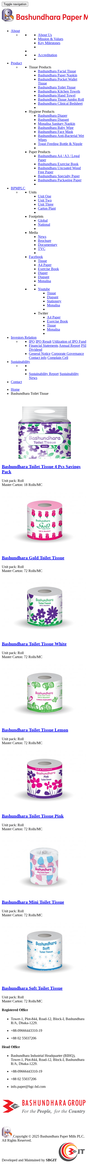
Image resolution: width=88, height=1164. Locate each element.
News (42, 236)
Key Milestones (49, 43)
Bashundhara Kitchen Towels (59, 91)
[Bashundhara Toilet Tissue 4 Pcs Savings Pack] (44, 457)
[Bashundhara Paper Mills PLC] (7, 1136)
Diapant (43, 277)
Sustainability (20, 362)
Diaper (43, 273)
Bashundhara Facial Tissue (57, 71)
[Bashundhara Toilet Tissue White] (44, 635)
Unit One (44, 196)
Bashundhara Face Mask (55, 132)
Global (43, 220)
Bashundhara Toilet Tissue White (34, 643)
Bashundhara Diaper (52, 115)
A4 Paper (44, 265)
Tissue (42, 261)
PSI (83, 345)
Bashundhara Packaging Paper (59, 180)
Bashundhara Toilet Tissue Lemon (35, 729)
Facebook (36, 257)
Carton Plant (47, 208)
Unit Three (45, 204)
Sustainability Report (44, 374)
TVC (41, 249)
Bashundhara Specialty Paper (59, 176)
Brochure (44, 241)
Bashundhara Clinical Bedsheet (60, 103)
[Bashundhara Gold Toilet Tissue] (44, 549)
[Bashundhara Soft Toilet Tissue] (44, 979)
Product (16, 63)
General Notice (40, 353)
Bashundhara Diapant (53, 119)
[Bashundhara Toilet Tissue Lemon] (44, 721)
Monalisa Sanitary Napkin (56, 124)
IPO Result (43, 341)
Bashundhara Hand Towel (56, 95)
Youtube (44, 289)
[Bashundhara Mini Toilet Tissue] (44, 893)
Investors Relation (24, 337)
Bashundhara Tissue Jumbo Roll (61, 99)
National (44, 224)
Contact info (37, 358)
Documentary (47, 245)
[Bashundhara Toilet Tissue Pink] (44, 807)
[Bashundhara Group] (44, 1120)
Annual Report (69, 345)
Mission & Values (50, 39)
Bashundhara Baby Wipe (56, 128)
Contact (16, 382)
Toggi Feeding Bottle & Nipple (60, 144)
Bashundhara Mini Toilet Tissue (33, 902)
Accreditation (47, 55)
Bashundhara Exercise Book (58, 164)
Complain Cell (57, 358)
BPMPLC (18, 188)
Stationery (54, 301)
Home (15, 389)
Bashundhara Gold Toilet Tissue (33, 557)
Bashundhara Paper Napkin (57, 75)
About (15, 31)
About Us (45, 35)
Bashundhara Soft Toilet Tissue (32, 988)
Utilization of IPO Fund (69, 341)
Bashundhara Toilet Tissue (57, 87)
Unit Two (45, 200)
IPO (32, 341)
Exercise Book (48, 269)
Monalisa (44, 281)
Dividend (35, 349)
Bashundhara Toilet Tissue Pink (33, 815)
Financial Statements (43, 345)
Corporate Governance (67, 353)
